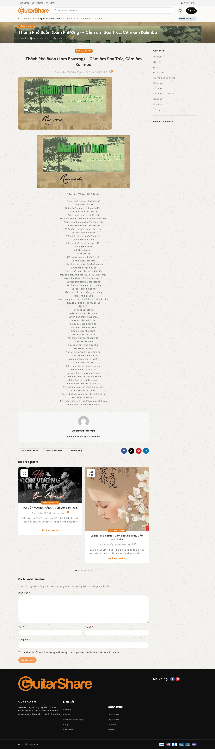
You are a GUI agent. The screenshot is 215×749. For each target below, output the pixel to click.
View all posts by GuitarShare (83, 436)
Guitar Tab (158, 72)
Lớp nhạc (158, 88)
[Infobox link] (188, 3)
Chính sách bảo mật (73, 719)
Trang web (24, 639)
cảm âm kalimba (30, 451)
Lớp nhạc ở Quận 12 (163, 93)
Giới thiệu (67, 709)
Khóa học (158, 83)
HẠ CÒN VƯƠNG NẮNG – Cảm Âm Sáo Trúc (50, 507)
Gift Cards (68, 730)
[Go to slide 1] (76, 570)
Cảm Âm (23, 26)
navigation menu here (49, 18)
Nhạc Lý (157, 99)
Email (89, 627)
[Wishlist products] (180, 10)
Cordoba (112, 724)
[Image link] (55, 683)
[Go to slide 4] (85, 570)
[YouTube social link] (178, 679)
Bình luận (24, 592)
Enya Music (113, 719)
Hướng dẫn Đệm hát (164, 77)
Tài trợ (156, 109)
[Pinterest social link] (139, 451)
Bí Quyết (157, 56)
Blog (65, 724)
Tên (21, 627)
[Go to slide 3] (82, 570)
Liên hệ (66, 714)
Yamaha (112, 730)
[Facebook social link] (124, 451)
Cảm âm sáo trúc (53, 451)
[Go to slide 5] (88, 570)
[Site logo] (33, 10)
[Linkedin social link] (146, 451)
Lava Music (113, 714)
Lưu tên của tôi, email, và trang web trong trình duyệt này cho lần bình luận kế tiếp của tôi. (71, 652)
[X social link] (131, 451)
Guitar (31, 26)
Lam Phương (76, 451)
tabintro (157, 104)
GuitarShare (39, 38)
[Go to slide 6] (91, 570)
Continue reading (50, 530)
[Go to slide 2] (79, 570)
